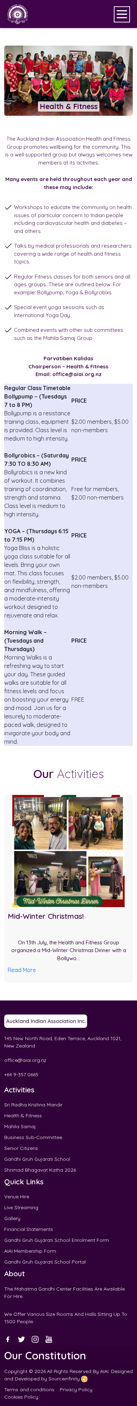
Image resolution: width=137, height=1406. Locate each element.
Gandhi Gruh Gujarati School (37, 1159)
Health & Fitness (23, 1115)
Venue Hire (16, 1196)
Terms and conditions (29, 1389)
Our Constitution (45, 1355)
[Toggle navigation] (122, 14)
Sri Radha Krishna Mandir (33, 1105)
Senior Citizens (21, 1148)
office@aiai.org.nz (25, 1060)
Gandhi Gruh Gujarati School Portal (45, 1262)
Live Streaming (21, 1207)
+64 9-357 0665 (21, 1074)
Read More (22, 969)
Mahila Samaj (20, 1126)
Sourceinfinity (64, 1378)
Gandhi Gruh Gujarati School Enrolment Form (56, 1240)
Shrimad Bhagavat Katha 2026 (40, 1170)
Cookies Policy (21, 1397)
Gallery (12, 1218)
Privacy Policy (76, 1389)
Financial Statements (28, 1229)
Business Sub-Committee (33, 1137)
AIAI (104, 1371)
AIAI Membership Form (30, 1251)
